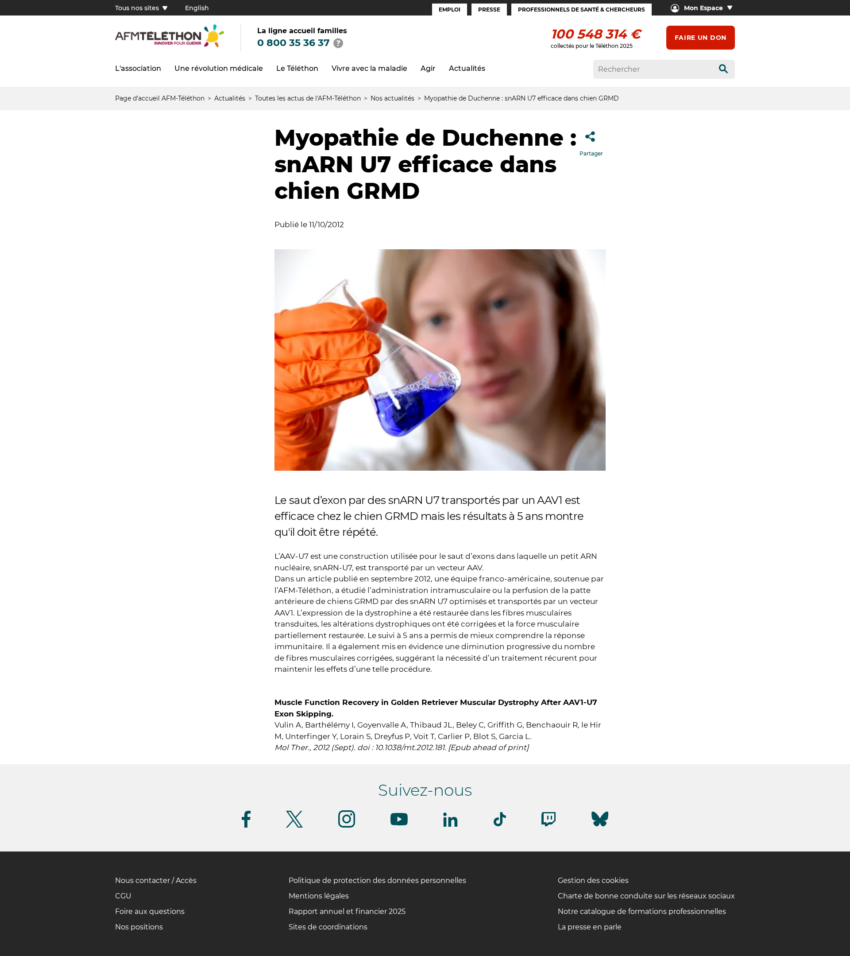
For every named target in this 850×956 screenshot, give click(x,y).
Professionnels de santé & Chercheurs (581, 9)
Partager (591, 153)
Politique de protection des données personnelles (377, 880)
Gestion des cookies (593, 880)
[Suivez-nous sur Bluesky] (600, 826)
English (197, 8)
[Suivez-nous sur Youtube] (399, 824)
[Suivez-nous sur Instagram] (346, 826)
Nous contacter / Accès (156, 880)
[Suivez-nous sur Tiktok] (500, 825)
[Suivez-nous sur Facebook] (246, 826)
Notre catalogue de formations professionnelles (642, 911)
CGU (123, 896)
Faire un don (700, 38)
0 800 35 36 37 (293, 43)
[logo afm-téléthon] (169, 46)
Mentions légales (319, 896)
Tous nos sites (138, 8)
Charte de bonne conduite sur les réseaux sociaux (646, 896)
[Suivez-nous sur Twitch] (548, 825)
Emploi (449, 9)
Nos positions (139, 927)
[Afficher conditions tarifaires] (338, 43)
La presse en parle (590, 927)
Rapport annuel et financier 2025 (347, 911)
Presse (489, 9)
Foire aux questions (150, 911)
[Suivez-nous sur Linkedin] (450, 825)
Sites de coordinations (328, 927)
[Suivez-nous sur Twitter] (294, 826)
